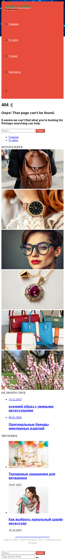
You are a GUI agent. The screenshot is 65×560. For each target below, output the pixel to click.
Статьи (13, 55)
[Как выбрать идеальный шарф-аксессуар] (36, 500)
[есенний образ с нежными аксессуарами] (32, 370)
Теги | (42, 539)
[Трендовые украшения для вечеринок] (36, 455)
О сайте (13, 39)
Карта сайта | (12, 539)
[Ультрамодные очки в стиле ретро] (32, 250)
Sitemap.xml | (53, 539)
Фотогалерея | (29, 539)
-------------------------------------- (32, 536)
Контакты (15, 71)
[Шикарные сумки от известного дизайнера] (32, 330)
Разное (32, 542)
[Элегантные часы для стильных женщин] (32, 210)
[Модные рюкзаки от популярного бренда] (32, 169)
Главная (13, 23)
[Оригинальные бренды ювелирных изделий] (32, 290)
